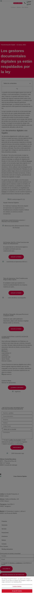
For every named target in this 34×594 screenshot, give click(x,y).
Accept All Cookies (17, 591)
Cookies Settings (17, 586)
